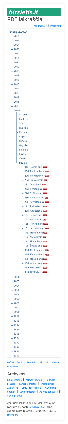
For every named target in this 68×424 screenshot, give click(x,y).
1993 (16, 342)
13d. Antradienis (33, 236)
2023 (16, 49)
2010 (16, 106)
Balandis (23, 149)
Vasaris (23, 158)
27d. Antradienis (33, 184)
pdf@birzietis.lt (37, 407)
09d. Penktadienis (34, 250)
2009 (17, 110)
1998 (16, 320)
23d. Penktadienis (34, 197)
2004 (17, 294)
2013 (16, 93)
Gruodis (23, 114)
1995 (16, 333)
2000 (17, 311)
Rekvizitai (12, 414)
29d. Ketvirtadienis (34, 175)
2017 (16, 75)
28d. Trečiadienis (34, 179)
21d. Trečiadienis (33, 206)
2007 (16, 281)
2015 (16, 84)
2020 (16, 62)
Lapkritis (23, 119)
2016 (16, 79)
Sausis (23, 162)
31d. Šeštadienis (33, 166)
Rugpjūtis (24, 132)
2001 (16, 307)
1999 (16, 316)
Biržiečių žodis (15, 362)
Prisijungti (55, 25)
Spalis (22, 123)
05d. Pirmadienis (33, 267)
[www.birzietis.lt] (23, 11)
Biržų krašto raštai (32, 387)
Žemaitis (31, 362)
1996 (16, 329)
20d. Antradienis (33, 210)
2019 (16, 66)
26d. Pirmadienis (33, 188)
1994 (16, 338)
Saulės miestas (27, 391)
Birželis (23, 140)
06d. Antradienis (33, 263)
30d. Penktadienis (34, 171)
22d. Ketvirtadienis (34, 201)
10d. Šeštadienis (33, 245)
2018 (16, 71)
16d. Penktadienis (34, 223)
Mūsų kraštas (14, 379)
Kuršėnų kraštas (28, 383)
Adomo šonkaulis (48, 391)
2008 (17, 276)
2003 (17, 298)
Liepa (22, 136)
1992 (16, 346)
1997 (16, 325)
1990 (16, 355)
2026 (16, 36)
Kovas (22, 153)
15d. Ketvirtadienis (34, 228)
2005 (17, 289)
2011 (16, 101)
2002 (16, 303)
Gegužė (23, 145)
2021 (16, 57)
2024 (16, 44)
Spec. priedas (14, 395)
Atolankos (12, 387)
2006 (17, 285)
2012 (16, 97)
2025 (16, 40)
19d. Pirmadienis (33, 215)
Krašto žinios (47, 383)
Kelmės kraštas (34, 379)
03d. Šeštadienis (33, 272)
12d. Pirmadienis (33, 241)
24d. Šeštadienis (33, 193)
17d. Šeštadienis (33, 219)
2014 (16, 88)
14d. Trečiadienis (33, 232)
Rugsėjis (23, 127)
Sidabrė (44, 362)
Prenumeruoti (40, 25)
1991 (16, 351)
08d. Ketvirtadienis (34, 254)
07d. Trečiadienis (33, 258)
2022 (16, 53)
